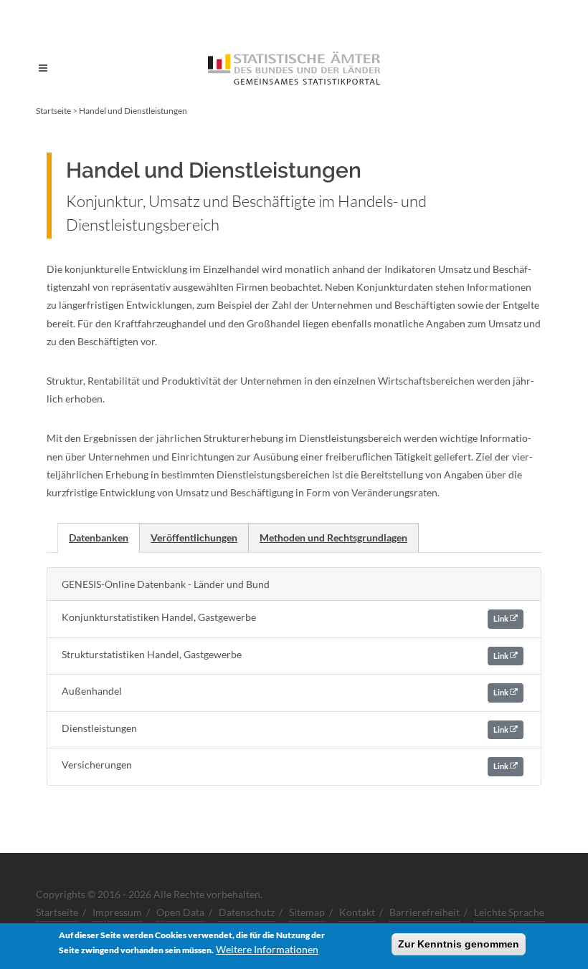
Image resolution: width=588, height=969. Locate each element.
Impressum (117, 912)
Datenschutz (247, 912)
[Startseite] (294, 68)
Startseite (53, 110)
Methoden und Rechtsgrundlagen (333, 537)
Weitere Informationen (267, 949)
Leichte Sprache (509, 912)
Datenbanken (98, 537)
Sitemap (307, 912)
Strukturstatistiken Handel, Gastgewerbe (286, 654)
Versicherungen (286, 764)
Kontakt (357, 912)
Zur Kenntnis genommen (458, 944)
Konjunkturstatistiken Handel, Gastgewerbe (286, 617)
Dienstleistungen (286, 728)
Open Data (180, 912)
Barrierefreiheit (424, 912)
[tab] (98, 537)
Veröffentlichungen (194, 537)
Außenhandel (286, 691)
